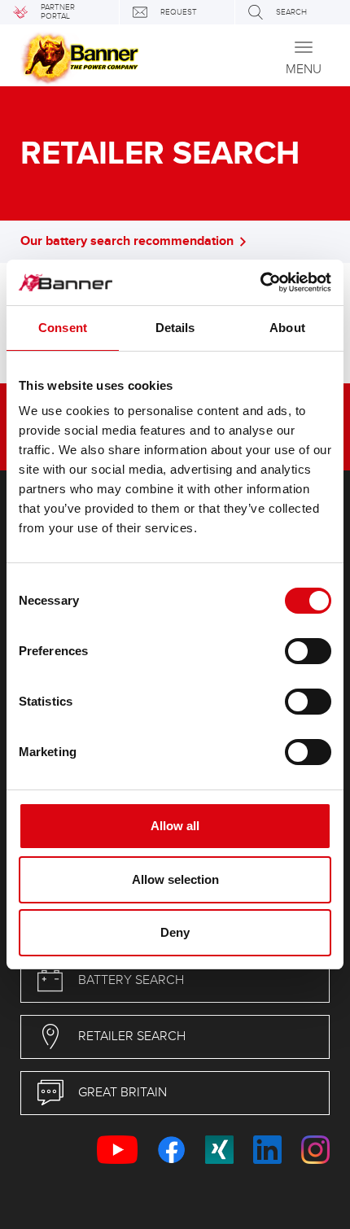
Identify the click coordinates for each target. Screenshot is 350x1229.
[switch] (308, 651)
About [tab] (287, 328)
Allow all (175, 826)
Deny (175, 932)
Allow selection (175, 879)
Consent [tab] (62, 328)
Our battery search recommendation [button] (127, 241)
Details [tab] (175, 328)
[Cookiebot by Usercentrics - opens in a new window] (260, 282)
